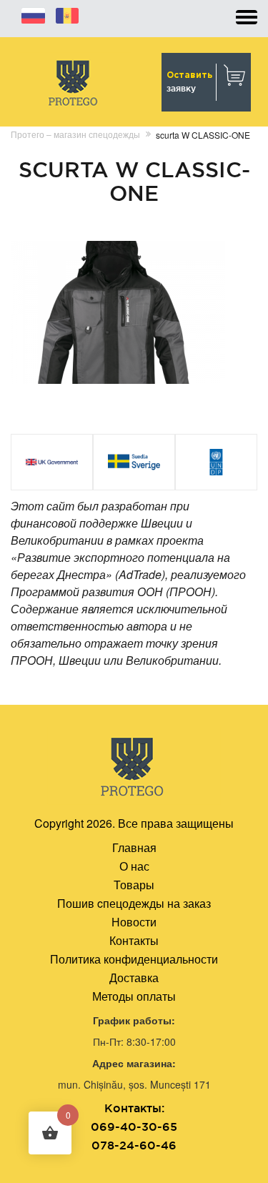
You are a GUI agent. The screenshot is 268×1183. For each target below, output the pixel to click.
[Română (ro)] (67, 13)
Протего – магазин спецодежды (75, 134)
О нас (134, 866)
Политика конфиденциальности (134, 959)
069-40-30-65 (134, 1126)
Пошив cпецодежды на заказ (134, 903)
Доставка (134, 977)
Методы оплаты (134, 996)
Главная (134, 847)
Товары (134, 884)
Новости (134, 922)
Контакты (134, 940)
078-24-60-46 (134, 1145)
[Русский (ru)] (33, 13)
